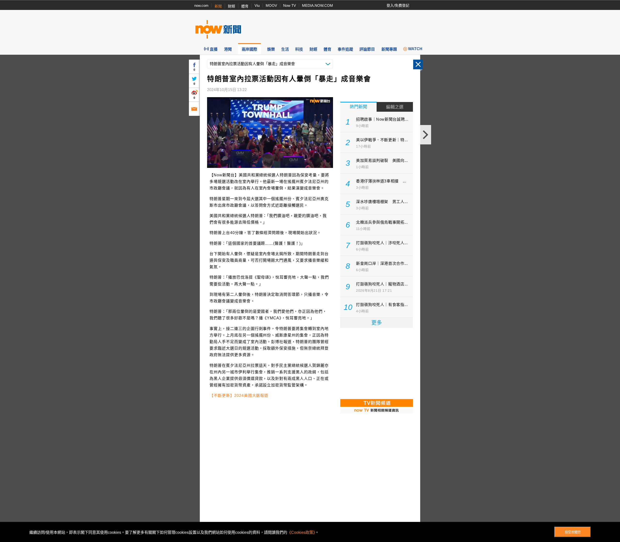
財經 (231, 6)
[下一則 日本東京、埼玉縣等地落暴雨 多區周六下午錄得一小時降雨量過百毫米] (425, 134)
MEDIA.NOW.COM (317, 5)
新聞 (218, 6)
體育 (244, 6)
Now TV (289, 5)
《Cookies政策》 (301, 532)
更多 (376, 323)
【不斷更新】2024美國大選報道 (238, 395)
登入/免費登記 (398, 5)
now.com (201, 5)
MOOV (271, 5)
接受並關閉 (573, 532)
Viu (257, 5)
